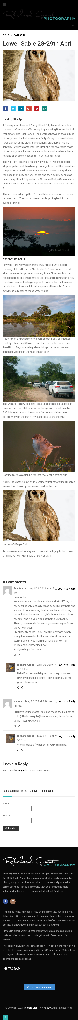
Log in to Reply (66, 588)
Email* (6, 815)
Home (6, 34)
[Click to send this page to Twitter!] (13, 108)
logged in (23, 770)
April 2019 (20, 34)
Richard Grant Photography (37, 1008)
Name (6, 803)
